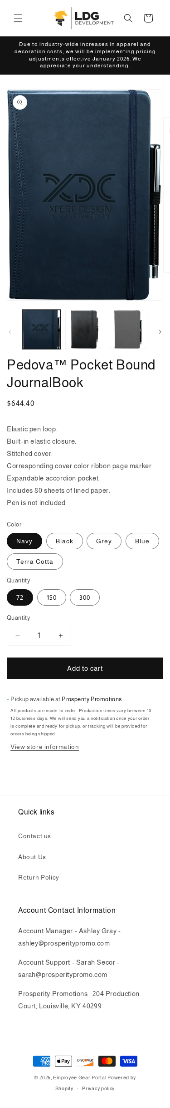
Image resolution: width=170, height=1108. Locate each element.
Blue (142, 541)
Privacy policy (98, 1088)
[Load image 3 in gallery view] (128, 329)
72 (20, 597)
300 (84, 597)
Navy (24, 541)
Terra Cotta (34, 561)
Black (64, 541)
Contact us (34, 836)
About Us (32, 856)
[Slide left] (10, 332)
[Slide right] (160, 332)
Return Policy (38, 877)
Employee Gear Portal (79, 1077)
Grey (104, 541)
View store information (44, 746)
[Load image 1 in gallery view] (41, 329)
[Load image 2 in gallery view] (84, 329)
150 (52, 597)
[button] (18, 18)
